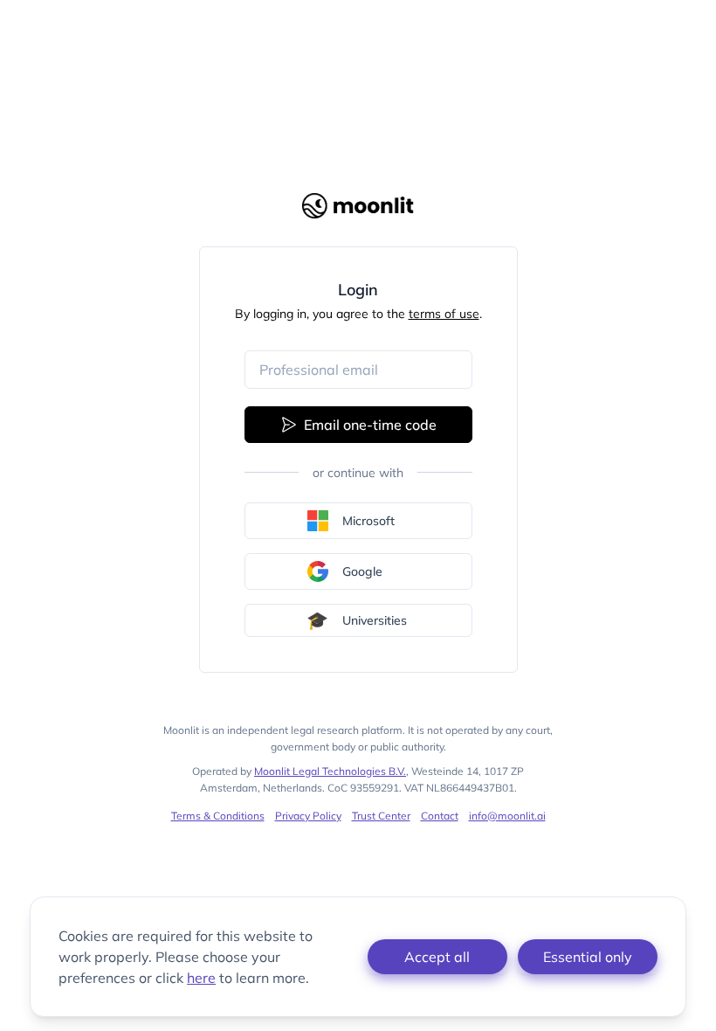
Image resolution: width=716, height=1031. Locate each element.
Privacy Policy (308, 815)
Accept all (437, 956)
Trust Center (381, 815)
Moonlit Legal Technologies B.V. (330, 771)
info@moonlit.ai (507, 815)
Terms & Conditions (218, 815)
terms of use (444, 314)
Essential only (587, 956)
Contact (439, 815)
